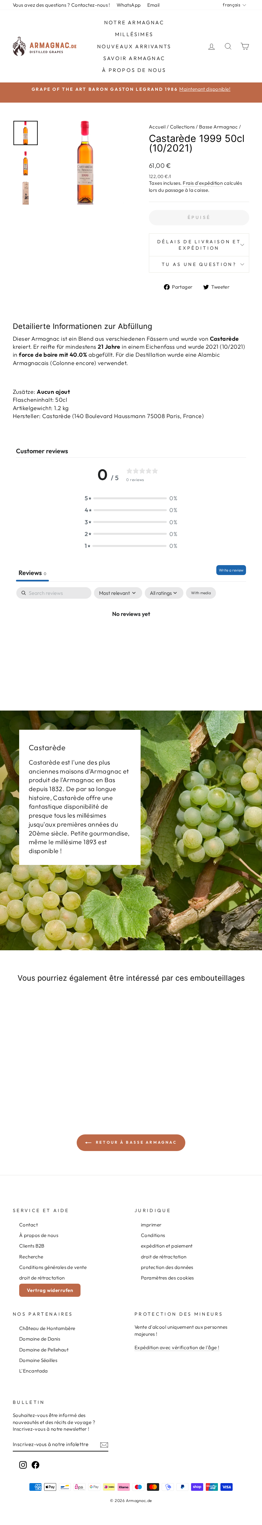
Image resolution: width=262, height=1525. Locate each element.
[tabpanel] (131, 635)
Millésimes (134, 34)
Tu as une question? (199, 264)
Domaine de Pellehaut (43, 1350)
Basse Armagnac (218, 127)
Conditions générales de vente (53, 1267)
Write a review (231, 570)
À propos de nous (134, 70)
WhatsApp (129, 5)
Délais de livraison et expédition (199, 245)
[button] (131, 498)
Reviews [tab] (32, 573)
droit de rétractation (42, 1278)
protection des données (167, 1267)
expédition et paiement (167, 1246)
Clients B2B (32, 1246)
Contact (28, 1225)
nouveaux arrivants (134, 46)
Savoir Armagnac (134, 58)
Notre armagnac (134, 22)
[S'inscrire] (104, 1444)
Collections (182, 127)
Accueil (157, 127)
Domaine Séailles (38, 1360)
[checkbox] (201, 593)
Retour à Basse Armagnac (135, 1142)
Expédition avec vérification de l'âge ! (177, 1347)
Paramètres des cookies (167, 1278)
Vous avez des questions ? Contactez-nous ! (61, 5)
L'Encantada (33, 1371)
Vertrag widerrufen (50, 1290)
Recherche (31, 1257)
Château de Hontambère (47, 1328)
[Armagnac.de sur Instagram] (23, 1465)
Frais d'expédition (203, 183)
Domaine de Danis (39, 1339)
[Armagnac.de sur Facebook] (35, 1465)
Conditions (153, 1235)
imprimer (151, 1225)
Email (153, 5)
